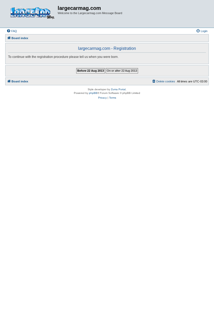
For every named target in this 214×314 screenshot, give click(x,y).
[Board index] (32, 13)
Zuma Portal (118, 89)
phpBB (93, 93)
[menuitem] (12, 31)
